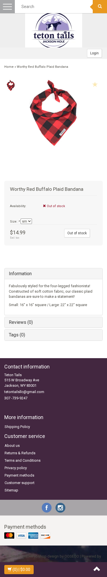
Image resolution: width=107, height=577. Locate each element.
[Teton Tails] (53, 30)
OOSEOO (71, 556)
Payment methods (19, 475)
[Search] (100, 6)
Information (20, 273)
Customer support (20, 483)
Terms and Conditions (23, 460)
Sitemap (11, 490)
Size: (15, 221)
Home (9, 67)
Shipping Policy (17, 427)
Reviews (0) (21, 322)
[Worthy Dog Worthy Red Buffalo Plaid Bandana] (11, 85)
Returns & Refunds (20, 453)
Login (94, 53)
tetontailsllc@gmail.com (24, 392)
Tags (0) (17, 335)
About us (12, 445)
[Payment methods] (27, 536)
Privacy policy (16, 468)
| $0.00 (21, 569)
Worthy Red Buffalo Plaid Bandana (42, 67)
